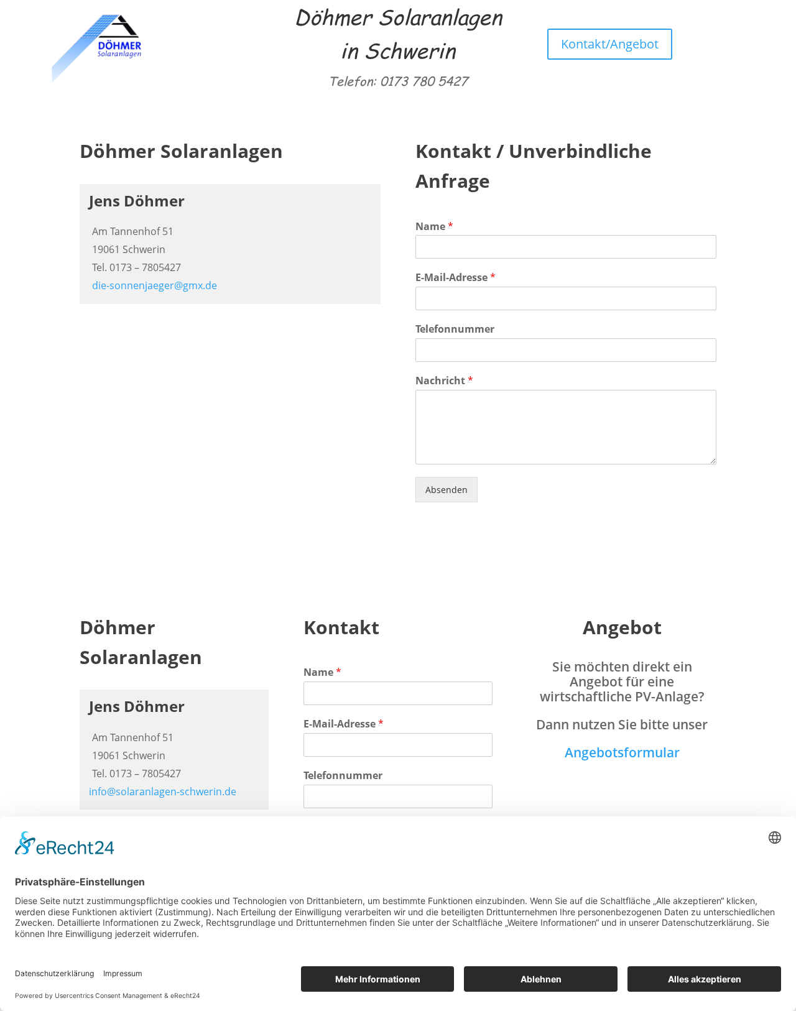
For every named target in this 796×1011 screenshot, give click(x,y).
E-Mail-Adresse (455, 277)
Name (434, 226)
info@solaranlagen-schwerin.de (162, 791)
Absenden (446, 490)
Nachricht (444, 380)
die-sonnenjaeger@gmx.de (154, 285)
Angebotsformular (622, 752)
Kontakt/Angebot (610, 43)
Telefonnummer (454, 329)
